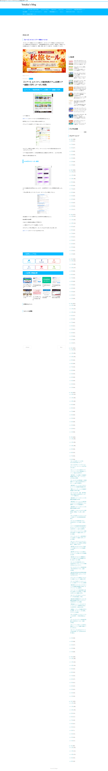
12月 (72, 171)
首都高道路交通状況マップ (79, 9)
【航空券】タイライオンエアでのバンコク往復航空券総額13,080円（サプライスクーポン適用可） (78, 586)
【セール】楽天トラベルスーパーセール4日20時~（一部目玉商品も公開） (78, 616)
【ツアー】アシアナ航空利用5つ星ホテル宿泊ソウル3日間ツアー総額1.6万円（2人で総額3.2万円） (78, 592)
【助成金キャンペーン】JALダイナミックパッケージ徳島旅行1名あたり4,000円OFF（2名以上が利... (78, 606)
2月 (72, 161)
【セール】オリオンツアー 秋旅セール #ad (35, 39)
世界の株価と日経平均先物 (33, 9)
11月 (72, 175)
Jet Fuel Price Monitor (45, 9)
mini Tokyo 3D (69, 9)
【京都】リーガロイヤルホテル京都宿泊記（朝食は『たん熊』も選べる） (78, 512)
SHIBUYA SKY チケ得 (70, 11)
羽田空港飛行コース (54, 11)
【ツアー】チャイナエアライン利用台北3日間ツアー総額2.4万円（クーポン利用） (78, 533)
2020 (71, 392)
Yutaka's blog (29, 4)
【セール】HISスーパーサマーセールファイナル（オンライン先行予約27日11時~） (78, 466)
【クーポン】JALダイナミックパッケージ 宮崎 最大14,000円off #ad (80, 94)
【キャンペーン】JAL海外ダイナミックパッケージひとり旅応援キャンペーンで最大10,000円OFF (78, 471)
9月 (72, 182)
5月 (72, 151)
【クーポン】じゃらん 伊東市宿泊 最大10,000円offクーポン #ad (80, 102)
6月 (72, 147)
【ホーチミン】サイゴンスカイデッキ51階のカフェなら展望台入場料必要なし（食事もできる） (78, 543)
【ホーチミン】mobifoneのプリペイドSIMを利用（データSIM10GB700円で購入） (78, 631)
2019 (71, 437)
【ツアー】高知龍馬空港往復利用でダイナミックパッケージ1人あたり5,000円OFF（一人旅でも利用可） (78, 527)
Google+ (54, 262)
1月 (72, 164)
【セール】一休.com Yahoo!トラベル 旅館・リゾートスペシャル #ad (80, 74)
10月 (72, 178)
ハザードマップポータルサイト (36, 11)
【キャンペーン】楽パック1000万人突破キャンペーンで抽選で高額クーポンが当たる (78, 626)
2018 (71, 656)
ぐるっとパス (79, 11)
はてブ (29, 267)
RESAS (45, 11)
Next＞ (61, 347)
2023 (71, 259)
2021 (71, 348)
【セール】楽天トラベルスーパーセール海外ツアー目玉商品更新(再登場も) (78, 517)
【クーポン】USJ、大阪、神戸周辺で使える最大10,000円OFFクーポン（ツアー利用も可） (78, 494)
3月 (72, 158)
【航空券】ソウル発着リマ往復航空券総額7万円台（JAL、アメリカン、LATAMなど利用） (78, 477)
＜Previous (27, 347)
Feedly (54, 268)
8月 (72, 141)
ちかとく (62, 11)
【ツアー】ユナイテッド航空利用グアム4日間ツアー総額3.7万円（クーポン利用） (78, 538)
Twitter (29, 262)
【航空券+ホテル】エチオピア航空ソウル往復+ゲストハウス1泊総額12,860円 (78, 548)
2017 (71, 701)
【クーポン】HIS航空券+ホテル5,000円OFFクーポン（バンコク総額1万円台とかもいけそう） (78, 564)
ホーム (24, 9)
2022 (71, 303)
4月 (72, 154)
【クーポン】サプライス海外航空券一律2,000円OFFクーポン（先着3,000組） (78, 569)
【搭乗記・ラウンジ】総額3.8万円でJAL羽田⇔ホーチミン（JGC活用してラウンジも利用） (78, 611)
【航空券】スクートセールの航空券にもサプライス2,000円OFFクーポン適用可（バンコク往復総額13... (78, 503)
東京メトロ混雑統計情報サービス (29, 14)
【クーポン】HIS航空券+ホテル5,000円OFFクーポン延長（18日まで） (77, 522)
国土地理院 (25, 11)
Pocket (41, 268)
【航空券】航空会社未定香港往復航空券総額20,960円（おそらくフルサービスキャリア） (78, 574)
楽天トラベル (26, 118)
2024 (71, 214)
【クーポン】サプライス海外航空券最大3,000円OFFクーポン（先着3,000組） (78, 621)
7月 (72, 144)
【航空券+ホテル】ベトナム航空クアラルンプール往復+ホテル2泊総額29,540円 (78, 553)
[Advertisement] (44, 25)
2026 (71, 139)
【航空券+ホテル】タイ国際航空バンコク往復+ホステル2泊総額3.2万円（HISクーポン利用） (78, 558)
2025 (71, 170)
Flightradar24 (53, 9)
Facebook (41, 262)
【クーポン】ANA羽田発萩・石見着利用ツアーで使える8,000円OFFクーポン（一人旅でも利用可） (78, 482)
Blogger (56, 768)
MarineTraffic (61, 9)
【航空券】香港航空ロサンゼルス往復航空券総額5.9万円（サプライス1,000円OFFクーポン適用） (78, 600)
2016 (71, 745)
